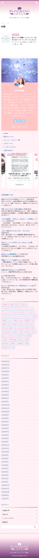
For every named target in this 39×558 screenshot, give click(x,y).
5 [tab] (19, 190)
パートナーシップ (18, 316)
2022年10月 (5, 411)
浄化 (21, 324)
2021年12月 (5, 445)
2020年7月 (5, 498)
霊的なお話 (6, 343)
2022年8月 (5, 418)
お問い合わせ (8, 150)
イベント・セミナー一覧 (12, 140)
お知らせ (24, 304)
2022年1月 (5, 441)
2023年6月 (5, 385)
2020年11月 (5, 488)
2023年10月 (5, 371)
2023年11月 (5, 368)
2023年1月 (5, 401)
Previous (3, 172)
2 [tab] (13, 190)
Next (36, 172)
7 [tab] (22, 190)
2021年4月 (5, 472)
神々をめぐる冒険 (7, 328)
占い (18, 44)
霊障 (27, 343)
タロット (32, 312)
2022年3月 (5, 435)
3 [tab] (15, 190)
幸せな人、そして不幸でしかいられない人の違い (17, 242)
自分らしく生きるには (8, 336)
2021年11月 (5, 448)
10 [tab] (28, 190)
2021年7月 (4, 462)
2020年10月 (5, 492)
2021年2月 (5, 478)
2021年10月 (5, 452)
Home (6, 133)
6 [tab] (20, 190)
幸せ (21, 320)
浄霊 (26, 324)
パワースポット (7, 316)
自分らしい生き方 (18, 332)
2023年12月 (5, 364)
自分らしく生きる (31, 332)
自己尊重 (28, 336)
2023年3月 (5, 395)
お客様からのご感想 (27, 42)
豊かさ (21, 339)
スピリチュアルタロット (20, 312)
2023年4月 (5, 391)
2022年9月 (5, 415)
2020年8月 (5, 495)
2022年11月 (5, 408)
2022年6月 (5, 425)
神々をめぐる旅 (19, 328)
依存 (35, 316)
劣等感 (4, 320)
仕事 (15, 44)
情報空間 (27, 320)
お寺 (17, 304)
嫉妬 (16, 320)
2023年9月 (5, 375)
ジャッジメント (7, 312)
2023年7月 (5, 381)
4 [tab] (17, 190)
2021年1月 (4, 482)
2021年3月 (5, 475)
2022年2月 (5, 438)
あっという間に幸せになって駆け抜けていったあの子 (18, 285)
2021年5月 (5, 468)
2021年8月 (5, 458)
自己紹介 (5, 339)
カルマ (17, 308)
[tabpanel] (19, 170)
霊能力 (13, 343)
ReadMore (19, 185)
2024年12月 (5, 361)
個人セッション (9, 137)
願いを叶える (6, 347)
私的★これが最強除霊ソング (10, 254)
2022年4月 (5, 431)
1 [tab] (11, 190)
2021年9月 (5, 455)
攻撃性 (4, 324)
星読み (15, 324)
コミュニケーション (27, 308)
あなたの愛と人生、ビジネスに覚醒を (19, 552)
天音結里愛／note (7, 195)
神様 (27, 328)
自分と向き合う (7, 332)
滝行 (32, 324)
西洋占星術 (13, 339)
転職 (21, 44)
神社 (33, 328)
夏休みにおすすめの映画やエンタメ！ (13, 199)
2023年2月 (5, 398)
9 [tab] (26, 190)
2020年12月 (5, 485)
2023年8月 (5, 378)
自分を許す (20, 336)
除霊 (27, 339)
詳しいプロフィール (19, 127)
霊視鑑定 (20, 343)
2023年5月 (5, 388)
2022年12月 (5, 405)
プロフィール (8, 143)
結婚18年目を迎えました (9, 270)
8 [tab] (24, 190)
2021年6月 (5, 465)
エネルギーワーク (7, 308)
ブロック (28, 316)
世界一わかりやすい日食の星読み (12, 209)
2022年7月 (5, 421)
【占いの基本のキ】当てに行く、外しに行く (15, 231)
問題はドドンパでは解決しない (11, 260)
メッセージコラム (10, 147)
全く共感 (4, 276)
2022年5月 (5, 428)
